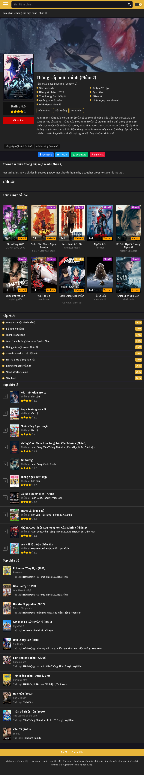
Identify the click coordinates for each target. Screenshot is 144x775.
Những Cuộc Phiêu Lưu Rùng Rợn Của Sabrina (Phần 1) (53, 443)
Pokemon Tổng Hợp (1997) (29, 568)
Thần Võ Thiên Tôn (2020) (29, 711)
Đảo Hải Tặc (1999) (24, 586)
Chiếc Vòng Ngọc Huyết (35, 426)
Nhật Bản (56, 100)
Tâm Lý (34, 413)
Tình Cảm (35, 396)
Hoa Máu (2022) (22, 693)
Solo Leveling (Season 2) (47, 146)
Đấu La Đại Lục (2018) (26, 640)
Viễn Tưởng (61, 110)
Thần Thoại (65, 666)
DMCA (64, 752)
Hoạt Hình (76, 110)
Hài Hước (46, 514)
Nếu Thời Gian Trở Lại (34, 392)
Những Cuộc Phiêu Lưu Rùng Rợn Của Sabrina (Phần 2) (54, 527)
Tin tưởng (27, 460)
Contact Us (77, 752)
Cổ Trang (40, 648)
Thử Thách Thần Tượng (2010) (31, 675)
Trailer (20, 120)
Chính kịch (90, 447)
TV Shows (61, 684)
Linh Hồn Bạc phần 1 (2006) (29, 657)
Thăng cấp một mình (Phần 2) (19, 146)
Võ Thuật (51, 648)
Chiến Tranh (49, 464)
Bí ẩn (80, 447)
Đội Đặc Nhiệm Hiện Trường (37, 494)
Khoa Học (72, 447)
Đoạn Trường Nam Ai (33, 409)
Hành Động (44, 110)
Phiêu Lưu (61, 447)
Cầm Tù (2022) (22, 729)
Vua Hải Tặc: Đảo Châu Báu (37, 544)
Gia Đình (67, 514)
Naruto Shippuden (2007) (29, 604)
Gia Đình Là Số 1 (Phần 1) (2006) (32, 622)
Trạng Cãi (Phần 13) (32, 510)
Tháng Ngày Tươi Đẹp (34, 477)
